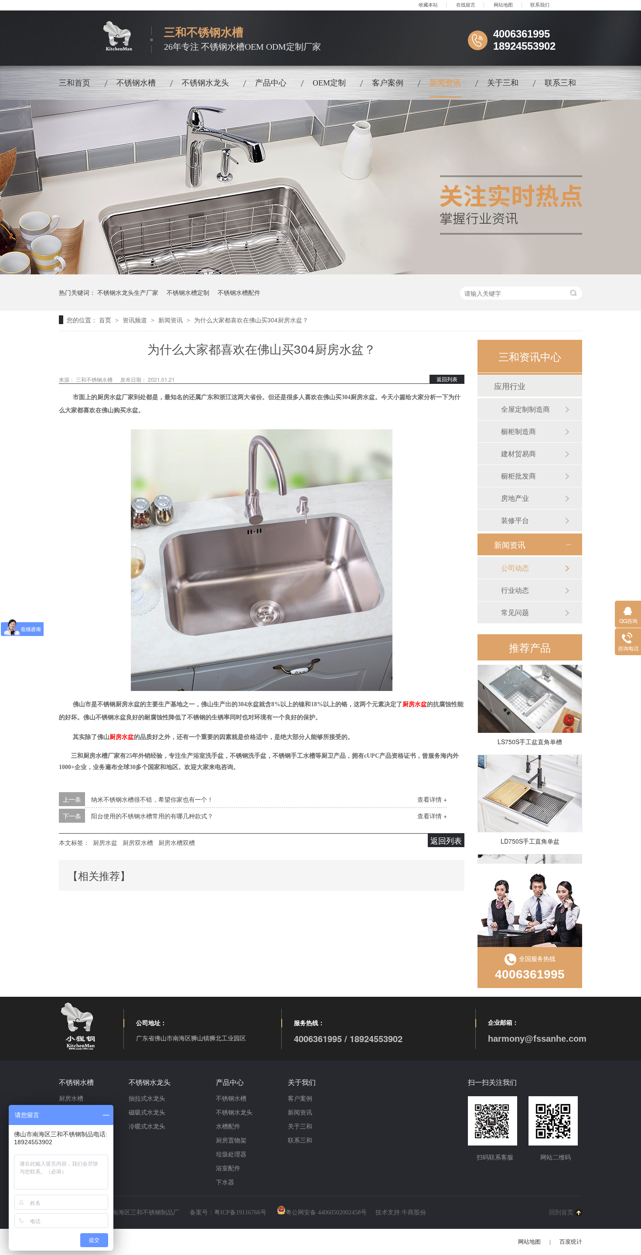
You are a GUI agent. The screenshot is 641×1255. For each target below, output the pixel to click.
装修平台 (515, 520)
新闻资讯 (445, 83)
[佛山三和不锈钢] (78, 1026)
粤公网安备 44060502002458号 (326, 1212)
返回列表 (446, 379)
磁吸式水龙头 (147, 1112)
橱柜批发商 (518, 476)
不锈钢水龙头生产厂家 (127, 292)
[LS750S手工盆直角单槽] (529, 687)
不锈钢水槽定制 (188, 292)
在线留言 (465, 5)
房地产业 (515, 498)
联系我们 (539, 5)
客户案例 (387, 83)
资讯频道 (136, 319)
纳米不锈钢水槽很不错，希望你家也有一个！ (152, 799)
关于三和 (502, 83)
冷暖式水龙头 (147, 1126)
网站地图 (503, 5)
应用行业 (509, 385)
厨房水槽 (71, 1098)
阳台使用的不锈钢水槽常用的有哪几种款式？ (152, 815)
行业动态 (515, 590)
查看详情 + (432, 799)
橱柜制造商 (518, 431)
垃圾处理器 (231, 1154)
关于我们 (302, 1082)
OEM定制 (329, 83)
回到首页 (561, 1212)
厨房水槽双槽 (176, 842)
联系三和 (560, 83)
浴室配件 (228, 1168)
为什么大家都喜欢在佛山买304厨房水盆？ (251, 319)
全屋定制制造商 (525, 409)
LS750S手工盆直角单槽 (530, 734)
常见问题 (515, 612)
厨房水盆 (414, 704)
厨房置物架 (231, 1140)
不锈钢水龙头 (205, 83)
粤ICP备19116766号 (240, 1212)
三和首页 (74, 83)
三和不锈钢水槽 (95, 379)
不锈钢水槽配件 (239, 292)
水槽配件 (228, 1126)
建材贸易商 (518, 453)
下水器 (225, 1182)
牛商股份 (414, 1212)
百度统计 (570, 1241)
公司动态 (515, 568)
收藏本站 (428, 5)
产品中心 (270, 83)
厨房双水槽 (138, 842)
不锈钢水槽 (136, 83)
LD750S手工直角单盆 (530, 833)
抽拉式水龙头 (147, 1098)
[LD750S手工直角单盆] (529, 786)
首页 (106, 319)
